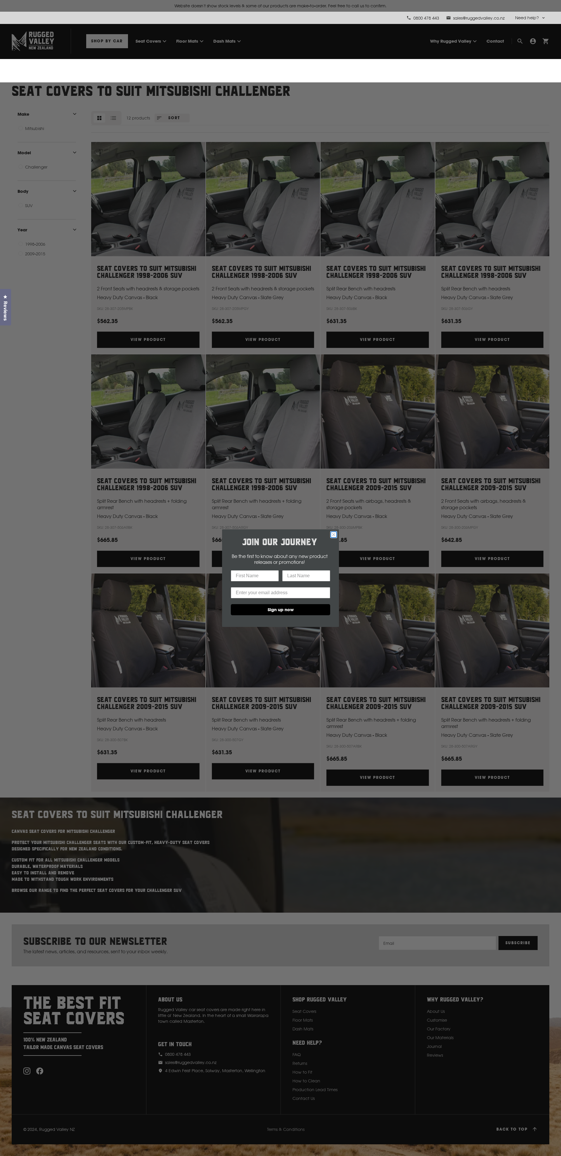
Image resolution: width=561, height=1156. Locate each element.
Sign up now (281, 609)
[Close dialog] (334, 535)
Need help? (527, 17)
